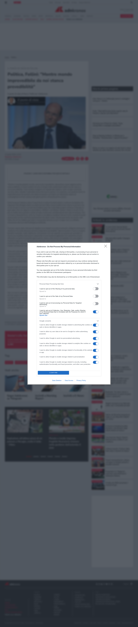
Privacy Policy (81, 380)
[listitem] (69, 284)
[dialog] (69, 314)
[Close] (106, 247)
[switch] (96, 288)
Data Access (69, 380)
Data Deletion (56, 380)
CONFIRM (53, 372)
